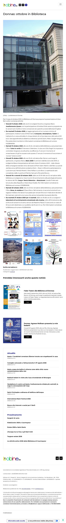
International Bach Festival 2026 (19, 399)
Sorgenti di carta (13, 418)
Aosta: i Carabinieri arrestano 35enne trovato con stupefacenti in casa (32, 356)
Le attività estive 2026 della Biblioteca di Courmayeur (26, 441)
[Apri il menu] (60, 4)
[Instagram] (20, 5)
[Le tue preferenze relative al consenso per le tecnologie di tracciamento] (63, 520)
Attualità (11, 353)
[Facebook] (23, 5)
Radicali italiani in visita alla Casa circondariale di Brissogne (29, 377)
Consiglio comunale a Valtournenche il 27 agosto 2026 (26, 363)
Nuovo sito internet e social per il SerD (21, 405)
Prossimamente (14, 415)
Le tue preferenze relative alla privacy (40, 521)
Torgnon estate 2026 (14, 436)
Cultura (12, 271)
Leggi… (28, 302)
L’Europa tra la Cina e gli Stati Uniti (20, 432)
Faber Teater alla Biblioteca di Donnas (39, 291)
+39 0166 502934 (26, 488)
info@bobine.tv (39, 488)
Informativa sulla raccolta (16, 521)
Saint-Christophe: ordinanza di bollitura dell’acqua (25, 392)
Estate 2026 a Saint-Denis (16, 427)
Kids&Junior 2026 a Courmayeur (19, 422)
